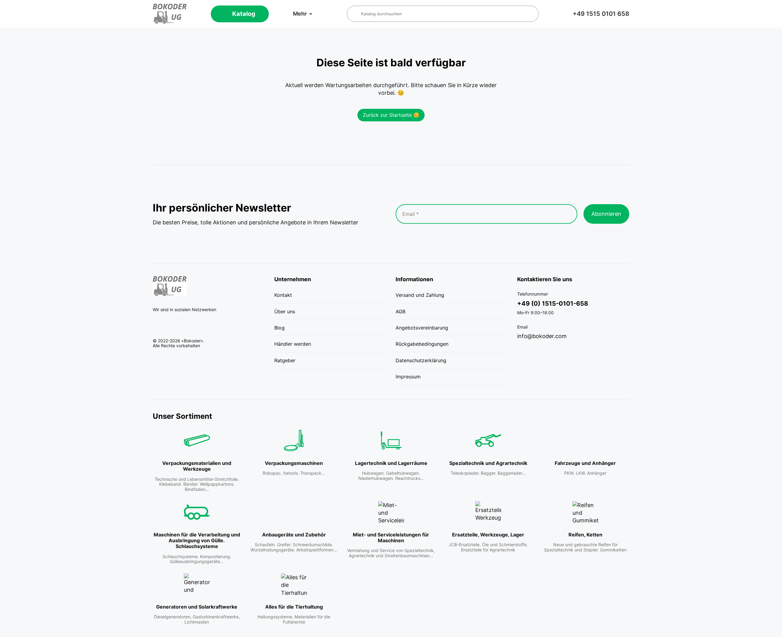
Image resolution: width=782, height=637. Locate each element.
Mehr (300, 13)
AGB (400, 311)
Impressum (408, 377)
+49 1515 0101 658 (601, 13)
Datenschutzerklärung (421, 360)
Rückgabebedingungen (422, 344)
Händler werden (292, 344)
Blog (279, 328)
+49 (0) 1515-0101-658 (552, 303)
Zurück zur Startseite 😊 (391, 115)
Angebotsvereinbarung (422, 328)
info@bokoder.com (542, 336)
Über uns (284, 311)
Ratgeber (284, 360)
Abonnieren (606, 214)
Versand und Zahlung (420, 295)
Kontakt (283, 295)
